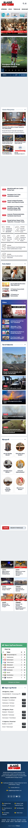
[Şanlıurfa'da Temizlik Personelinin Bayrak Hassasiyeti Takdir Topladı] (20, 597)
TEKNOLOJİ (16, 9)
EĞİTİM (3, 821)
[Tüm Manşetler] (25, 109)
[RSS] (19, 796)
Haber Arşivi (19, 812)
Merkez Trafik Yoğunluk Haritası (19, 804)
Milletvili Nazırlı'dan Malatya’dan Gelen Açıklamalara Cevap (16, 248)
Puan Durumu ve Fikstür (7, 809)
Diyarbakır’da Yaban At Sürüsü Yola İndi (20, 589)
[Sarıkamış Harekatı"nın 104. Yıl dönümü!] (5, 321)
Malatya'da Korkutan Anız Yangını (6, 605)
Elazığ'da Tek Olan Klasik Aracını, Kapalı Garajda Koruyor (23, 239)
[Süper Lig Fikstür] (25, 687)
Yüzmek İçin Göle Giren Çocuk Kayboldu (9, 239)
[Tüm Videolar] (25, 302)
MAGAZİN (24, 821)
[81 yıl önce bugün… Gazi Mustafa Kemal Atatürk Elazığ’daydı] (5, 338)
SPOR (10, 9)
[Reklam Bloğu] (14, 15)
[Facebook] (8, 796)
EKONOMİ (25, 9)
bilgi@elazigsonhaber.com (15, 790)
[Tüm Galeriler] (25, 264)
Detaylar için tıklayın (14, 682)
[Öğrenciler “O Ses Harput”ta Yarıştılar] (5, 327)
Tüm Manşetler (20, 808)
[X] (11, 796)
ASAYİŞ (8, 235)
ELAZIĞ (7, 821)
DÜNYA (12, 821)
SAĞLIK (24, 820)
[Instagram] (14, 796)
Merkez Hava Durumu (6, 804)
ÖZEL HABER (18, 821)
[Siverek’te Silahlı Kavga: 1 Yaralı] (7, 581)
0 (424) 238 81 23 (15, 787)
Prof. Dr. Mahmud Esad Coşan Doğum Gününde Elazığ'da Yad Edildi (23, 230)
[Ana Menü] (25, 3)
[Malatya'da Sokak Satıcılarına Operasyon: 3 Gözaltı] (20, 564)
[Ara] (23, 3)
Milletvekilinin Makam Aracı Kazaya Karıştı (6, 573)
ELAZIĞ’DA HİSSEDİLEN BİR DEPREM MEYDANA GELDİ (9, 230)
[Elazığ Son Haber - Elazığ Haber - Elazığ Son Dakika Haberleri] (7, 3)
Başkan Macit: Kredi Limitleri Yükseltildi (15, 256)
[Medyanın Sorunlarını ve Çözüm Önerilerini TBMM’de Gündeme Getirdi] (5, 332)
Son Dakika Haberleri (5, 813)
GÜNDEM (4, 9)
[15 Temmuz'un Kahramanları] (5, 295)
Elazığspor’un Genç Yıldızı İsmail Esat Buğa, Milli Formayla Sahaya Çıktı (15, 208)
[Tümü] (25, 344)
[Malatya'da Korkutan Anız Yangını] (7, 597)
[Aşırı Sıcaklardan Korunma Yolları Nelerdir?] (5, 284)
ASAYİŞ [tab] (6, 527)
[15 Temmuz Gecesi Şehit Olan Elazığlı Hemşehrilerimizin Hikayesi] (5, 289)
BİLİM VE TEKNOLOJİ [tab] (17, 527)
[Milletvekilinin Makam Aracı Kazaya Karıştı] (7, 564)
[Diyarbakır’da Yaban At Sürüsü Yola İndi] (20, 581)
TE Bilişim (18, 825)
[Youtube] (16, 796)
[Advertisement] (14, 92)
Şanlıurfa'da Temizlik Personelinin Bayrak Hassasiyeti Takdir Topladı (21, 607)
